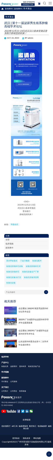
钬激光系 (4, 366)
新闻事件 (18, 9)
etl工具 (15, 426)
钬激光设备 (11, 283)
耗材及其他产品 (34, 366)
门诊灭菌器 (25, 261)
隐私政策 (26, 438)
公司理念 (13, 391)
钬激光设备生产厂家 (30, 272)
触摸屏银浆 (23, 426)
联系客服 (22, 391)
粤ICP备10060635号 (9, 402)
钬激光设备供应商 (31, 277)
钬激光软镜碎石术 (33, 266)
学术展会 (27, 9)
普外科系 (22, 366)
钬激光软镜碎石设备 (14, 266)
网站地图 (37, 438)
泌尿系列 (13, 366)
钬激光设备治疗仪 (13, 277)
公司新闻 (13, 381)
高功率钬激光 (11, 261)
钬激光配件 (37, 261)
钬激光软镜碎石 (12, 272)
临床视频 (9, 243)
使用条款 (16, 438)
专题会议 (14, 224)
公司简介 (4, 391)
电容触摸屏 (42, 426)
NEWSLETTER (28, 4)
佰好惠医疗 (6, 426)
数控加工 (32, 426)
